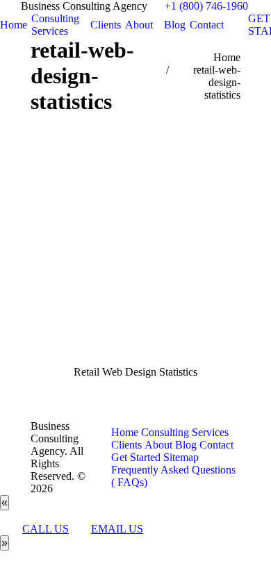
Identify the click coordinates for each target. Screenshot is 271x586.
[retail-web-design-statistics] (135, 254)
